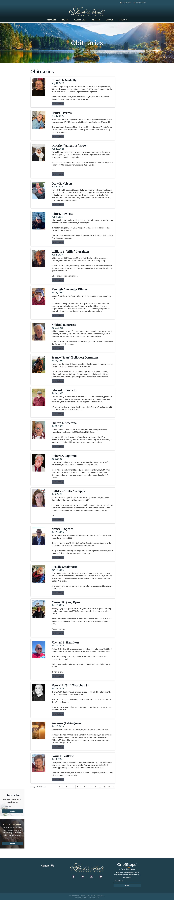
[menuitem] (52, 20)
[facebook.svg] (73, 876)
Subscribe (12, 811)
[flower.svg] (100, 876)
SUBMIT (127, 885)
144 (109, 787)
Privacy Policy (79, 898)
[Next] (113, 787)
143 (104, 787)
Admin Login (95, 898)
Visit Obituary (58, 104)
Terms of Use (87, 898)
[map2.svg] (91, 876)
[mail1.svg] (82, 876)
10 (95, 787)
